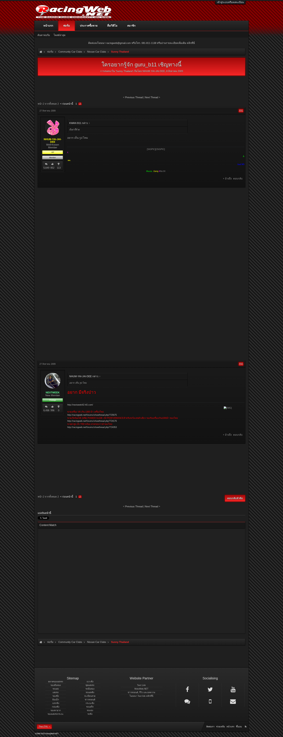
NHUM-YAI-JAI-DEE (153, 71)
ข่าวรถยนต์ (90, 699)
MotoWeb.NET (141, 689)
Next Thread (151, 97)
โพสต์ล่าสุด (60, 35)
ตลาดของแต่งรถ (55, 681)
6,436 (46, 410)
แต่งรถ (56, 692)
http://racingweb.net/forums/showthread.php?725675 (92, 415)
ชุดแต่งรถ (89, 685)
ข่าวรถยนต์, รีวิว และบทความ (141, 692)
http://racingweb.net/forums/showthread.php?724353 (92, 427)
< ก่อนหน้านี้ (66, 103)
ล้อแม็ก (55, 699)
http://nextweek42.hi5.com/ (80, 405)
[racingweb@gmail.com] (233, 701)
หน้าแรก (48, 25)
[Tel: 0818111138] (210, 701)
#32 (241, 364)
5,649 (46, 167)
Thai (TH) (43, 726)
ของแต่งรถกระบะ (56, 714)
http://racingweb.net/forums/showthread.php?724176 (92, 421)
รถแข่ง (90, 710)
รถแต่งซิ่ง (90, 692)
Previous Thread (134, 97)
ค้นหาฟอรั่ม (44, 35)
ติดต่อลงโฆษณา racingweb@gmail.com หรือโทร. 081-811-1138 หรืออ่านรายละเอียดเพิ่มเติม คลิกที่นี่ (141, 43)
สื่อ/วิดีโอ (112, 25)
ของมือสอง (56, 685)
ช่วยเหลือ (220, 726)
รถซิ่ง (89, 714)
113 (59, 167)
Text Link (141, 685)
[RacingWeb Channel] (233, 689)
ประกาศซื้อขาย (88, 25)
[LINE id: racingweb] (187, 701)
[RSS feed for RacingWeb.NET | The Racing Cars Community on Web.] (246, 723)
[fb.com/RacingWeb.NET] (187, 689)
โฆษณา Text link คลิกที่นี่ (141, 696)
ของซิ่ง (56, 696)
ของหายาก (56, 710)
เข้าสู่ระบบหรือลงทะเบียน (230, 2)
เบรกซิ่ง (55, 703)
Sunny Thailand (124, 71)
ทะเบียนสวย (89, 696)
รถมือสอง (89, 689)
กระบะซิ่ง (90, 703)
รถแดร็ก (90, 707)
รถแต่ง (56, 689)
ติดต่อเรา (210, 726)
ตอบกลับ (238, 178)
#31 (241, 110)
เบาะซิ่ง (90, 681)
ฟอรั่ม (66, 25)
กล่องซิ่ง (55, 707)
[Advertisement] (141, 214)
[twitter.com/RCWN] (210, 689)
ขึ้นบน (239, 726)
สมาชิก (131, 25)
